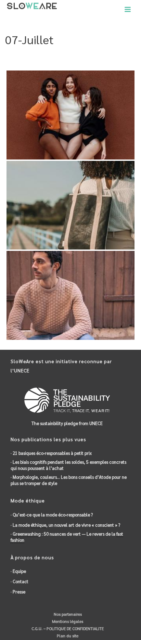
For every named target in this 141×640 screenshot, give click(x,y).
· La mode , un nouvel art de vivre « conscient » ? (65, 525)
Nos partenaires (67, 614)
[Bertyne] (83, 105)
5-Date (68, 57)
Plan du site (67, 635)
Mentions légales (67, 621)
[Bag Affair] (83, 195)
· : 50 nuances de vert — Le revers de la (67, 537)
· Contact (19, 581)
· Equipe (18, 571)
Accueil (49, 57)
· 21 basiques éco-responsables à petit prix (51, 453)
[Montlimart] (83, 286)
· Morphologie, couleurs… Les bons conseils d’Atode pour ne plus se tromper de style (69, 480)
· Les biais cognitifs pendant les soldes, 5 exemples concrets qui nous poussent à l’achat (68, 465)
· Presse (18, 591)
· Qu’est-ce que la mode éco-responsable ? (52, 514)
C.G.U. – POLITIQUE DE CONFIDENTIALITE (67, 628)
